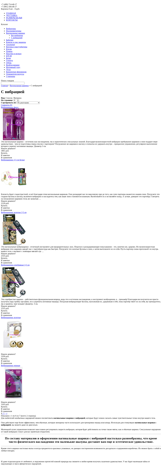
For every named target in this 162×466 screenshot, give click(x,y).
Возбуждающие (12, 65)
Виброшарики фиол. (10, 107)
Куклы (9, 49)
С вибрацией (16, 38)
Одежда (9, 60)
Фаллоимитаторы (13, 31)
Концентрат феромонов (16, 72)
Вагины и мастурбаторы (16, 47)
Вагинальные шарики (15, 33)
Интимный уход (13, 67)
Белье (8, 58)
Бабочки (9, 40)
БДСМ (9, 56)
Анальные (10, 44)
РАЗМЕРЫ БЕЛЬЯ (14, 18)
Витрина (17, 98)
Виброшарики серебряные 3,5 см (15, 265)
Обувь (8, 63)
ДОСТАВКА (11, 15)
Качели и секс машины (16, 42)
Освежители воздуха (15, 74)
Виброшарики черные (10, 365)
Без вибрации (17, 35)
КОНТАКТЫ (12, 20)
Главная (4, 86)
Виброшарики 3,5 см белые (13, 160)
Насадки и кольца (13, 54)
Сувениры (10, 76)
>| (6, 413)
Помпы (9, 51)
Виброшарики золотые (11, 317)
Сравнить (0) (6, 105)
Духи (8, 69)
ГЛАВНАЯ (11, 13)
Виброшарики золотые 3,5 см (13, 212)
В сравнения (6, 158)
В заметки (5, 155)
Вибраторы (11, 29)
